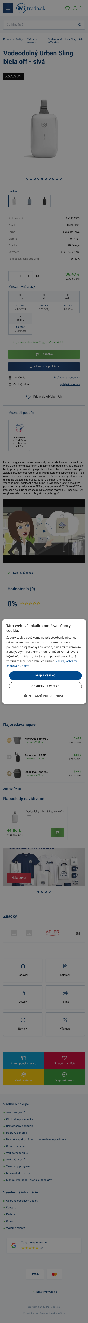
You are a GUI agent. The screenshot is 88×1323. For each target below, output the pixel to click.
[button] (44, 695)
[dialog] (44, 661)
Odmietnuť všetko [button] (45, 686)
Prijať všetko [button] (45, 675)
